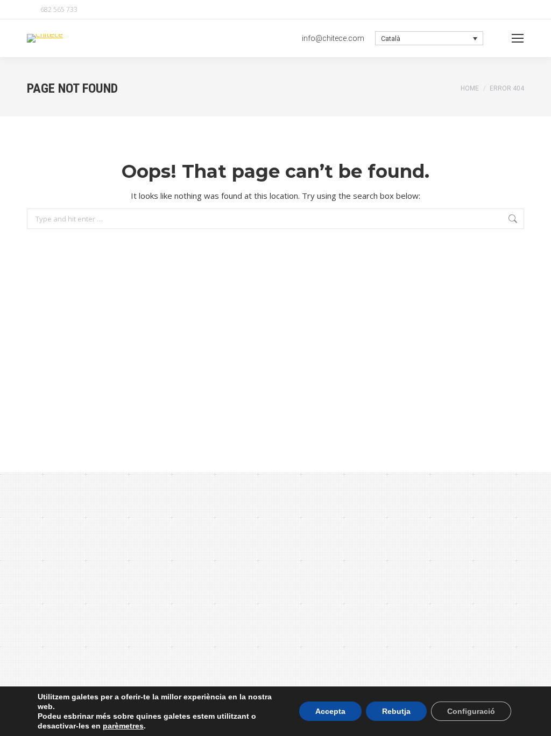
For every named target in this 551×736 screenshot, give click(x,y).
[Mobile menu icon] (517, 38)
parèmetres (123, 725)
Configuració (471, 711)
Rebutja (396, 711)
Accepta (330, 711)
